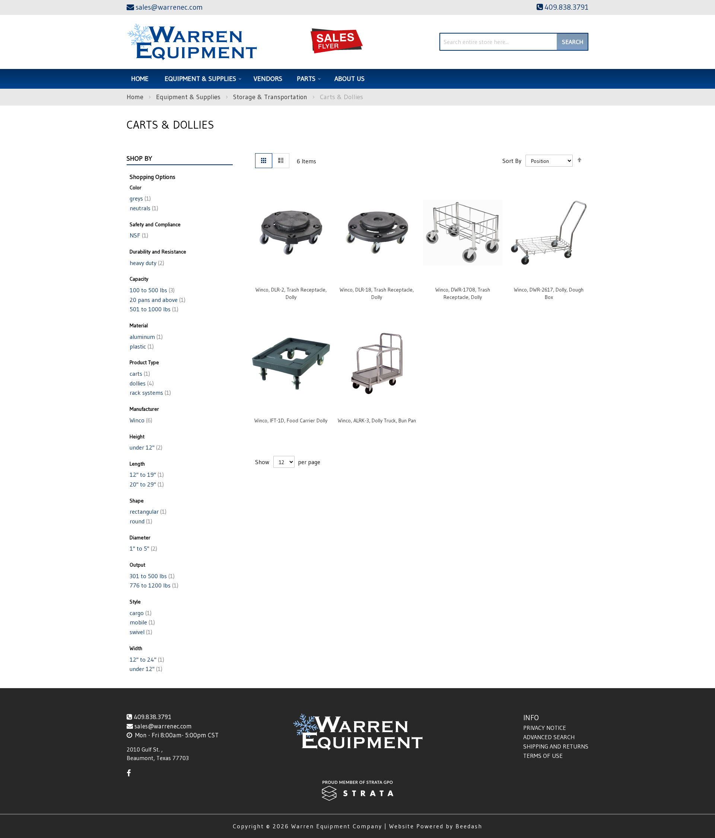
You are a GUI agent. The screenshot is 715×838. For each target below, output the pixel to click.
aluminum (145, 336)
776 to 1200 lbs (153, 585)
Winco (140, 420)
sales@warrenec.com (163, 726)
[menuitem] (202, 79)
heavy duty (146, 263)
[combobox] (513, 42)
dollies (141, 383)
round (140, 521)
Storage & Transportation (271, 97)
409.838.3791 (152, 717)
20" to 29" (146, 484)
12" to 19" (146, 474)
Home (136, 97)
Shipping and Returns (555, 746)
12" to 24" (146, 659)
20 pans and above (157, 299)
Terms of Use (543, 755)
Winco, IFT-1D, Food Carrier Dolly (290, 420)
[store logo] (192, 42)
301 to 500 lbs (151, 576)
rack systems (149, 392)
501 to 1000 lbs (153, 309)
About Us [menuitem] (349, 79)
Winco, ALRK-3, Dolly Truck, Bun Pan (377, 420)
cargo (140, 613)
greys (139, 198)
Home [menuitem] (140, 79)
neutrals (143, 208)
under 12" (145, 447)
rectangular (147, 511)
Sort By (511, 160)
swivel (140, 632)
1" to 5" (143, 548)
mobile (141, 622)
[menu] (357, 79)
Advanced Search (549, 737)
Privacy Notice (544, 727)
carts (139, 373)
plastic (141, 346)
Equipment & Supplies (189, 97)
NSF (138, 235)
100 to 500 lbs (151, 290)
